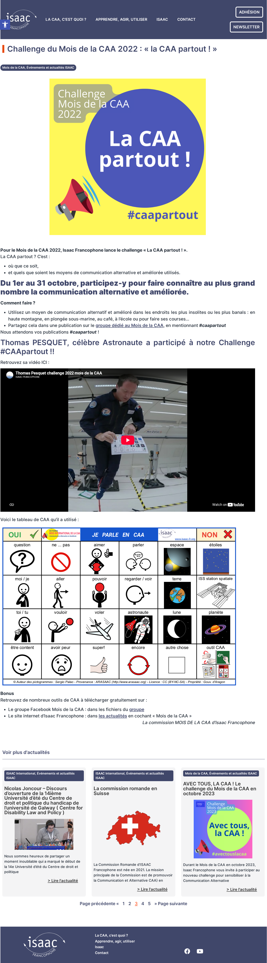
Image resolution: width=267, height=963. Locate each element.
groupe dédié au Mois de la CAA (129, 325)
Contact (186, 19)
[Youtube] (200, 951)
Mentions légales (198, 937)
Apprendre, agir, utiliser (121, 19)
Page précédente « (99, 903)
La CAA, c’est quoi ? (66, 19)
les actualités (113, 715)
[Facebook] (187, 951)
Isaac (162, 19)
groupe (136, 709)
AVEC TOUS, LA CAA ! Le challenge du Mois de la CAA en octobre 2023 (219, 788)
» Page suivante (170, 903)
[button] (5, 25)
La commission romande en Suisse (125, 790)
